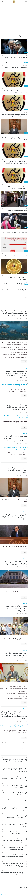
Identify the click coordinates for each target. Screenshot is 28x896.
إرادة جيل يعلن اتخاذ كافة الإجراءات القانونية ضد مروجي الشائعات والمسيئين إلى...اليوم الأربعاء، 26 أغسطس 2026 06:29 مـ (15, 769)
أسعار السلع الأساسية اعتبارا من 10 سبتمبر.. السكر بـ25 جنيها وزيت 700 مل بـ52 (15, 655)
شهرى (21, 752)
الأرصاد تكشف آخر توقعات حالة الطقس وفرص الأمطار (16, 67)
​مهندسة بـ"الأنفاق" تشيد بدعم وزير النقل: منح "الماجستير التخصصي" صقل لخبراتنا (15, 608)
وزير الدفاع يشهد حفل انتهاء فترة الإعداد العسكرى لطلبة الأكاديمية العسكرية (14, 873)
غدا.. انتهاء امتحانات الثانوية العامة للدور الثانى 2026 (17, 210)
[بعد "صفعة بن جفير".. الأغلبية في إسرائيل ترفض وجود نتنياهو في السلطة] (14, 46)
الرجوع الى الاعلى (4, 894)
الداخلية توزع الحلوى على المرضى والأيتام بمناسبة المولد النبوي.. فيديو (15, 786)
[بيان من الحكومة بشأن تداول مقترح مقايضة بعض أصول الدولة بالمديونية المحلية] (14, 266)
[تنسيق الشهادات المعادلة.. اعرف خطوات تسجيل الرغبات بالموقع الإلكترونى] (14, 221)
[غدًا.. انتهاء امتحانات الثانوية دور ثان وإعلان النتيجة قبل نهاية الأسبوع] (14, 578)
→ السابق (25, 742)
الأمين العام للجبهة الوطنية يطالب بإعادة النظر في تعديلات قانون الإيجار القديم (14, 290)
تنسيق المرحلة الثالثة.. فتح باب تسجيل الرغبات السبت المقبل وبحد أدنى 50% (14, 800)
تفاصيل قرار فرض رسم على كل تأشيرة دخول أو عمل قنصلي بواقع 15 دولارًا (14, 517)
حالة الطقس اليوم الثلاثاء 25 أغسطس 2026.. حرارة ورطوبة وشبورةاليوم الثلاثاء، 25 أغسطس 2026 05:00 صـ (14, 778)
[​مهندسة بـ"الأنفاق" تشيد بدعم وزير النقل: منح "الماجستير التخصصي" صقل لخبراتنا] (14, 625)
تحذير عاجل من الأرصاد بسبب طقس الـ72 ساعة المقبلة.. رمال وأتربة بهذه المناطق (15, 848)
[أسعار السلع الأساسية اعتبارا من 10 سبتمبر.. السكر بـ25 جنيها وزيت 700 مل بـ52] (14, 672)
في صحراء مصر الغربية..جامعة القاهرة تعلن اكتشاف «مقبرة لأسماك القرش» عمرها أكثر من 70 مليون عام (14, 313)
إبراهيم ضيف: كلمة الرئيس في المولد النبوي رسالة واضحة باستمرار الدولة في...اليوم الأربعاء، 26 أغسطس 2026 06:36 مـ (14, 840)
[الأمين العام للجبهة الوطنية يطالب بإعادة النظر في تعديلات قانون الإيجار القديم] (14, 284)
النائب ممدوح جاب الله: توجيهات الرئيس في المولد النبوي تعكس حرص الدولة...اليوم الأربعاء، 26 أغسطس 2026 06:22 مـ (14, 856)
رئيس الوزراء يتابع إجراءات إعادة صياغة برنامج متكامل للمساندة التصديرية (14, 793)
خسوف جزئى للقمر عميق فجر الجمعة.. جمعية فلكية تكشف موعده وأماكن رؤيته (14, 832)
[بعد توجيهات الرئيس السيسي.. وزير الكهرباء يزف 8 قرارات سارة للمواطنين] (14, 126)
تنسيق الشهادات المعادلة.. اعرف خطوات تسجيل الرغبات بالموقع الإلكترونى (14, 233)
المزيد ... (24, 361)
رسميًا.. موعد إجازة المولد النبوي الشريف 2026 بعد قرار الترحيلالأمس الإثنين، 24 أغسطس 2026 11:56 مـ (14, 816)
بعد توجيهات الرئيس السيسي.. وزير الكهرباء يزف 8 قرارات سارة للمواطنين (14, 138)
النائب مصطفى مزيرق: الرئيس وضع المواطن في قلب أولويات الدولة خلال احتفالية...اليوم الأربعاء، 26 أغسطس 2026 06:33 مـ (14, 808)
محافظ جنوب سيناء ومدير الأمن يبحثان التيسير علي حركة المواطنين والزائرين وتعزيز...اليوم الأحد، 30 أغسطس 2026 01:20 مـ (14, 163)
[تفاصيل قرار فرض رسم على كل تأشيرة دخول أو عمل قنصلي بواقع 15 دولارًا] (14, 534)
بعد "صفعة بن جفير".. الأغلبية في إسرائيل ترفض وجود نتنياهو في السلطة (15, 58)
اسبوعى (25, 752)
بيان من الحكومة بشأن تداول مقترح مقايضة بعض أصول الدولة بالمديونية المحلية (14, 278)
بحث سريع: (24, 297)
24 (5, 742)
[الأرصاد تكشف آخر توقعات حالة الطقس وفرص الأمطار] (14, 63)
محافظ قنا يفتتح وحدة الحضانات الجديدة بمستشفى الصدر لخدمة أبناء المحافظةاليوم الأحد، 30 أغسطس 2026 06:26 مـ (14, 115)
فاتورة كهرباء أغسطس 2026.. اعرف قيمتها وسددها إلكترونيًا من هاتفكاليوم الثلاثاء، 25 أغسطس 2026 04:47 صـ (14, 761)
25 (2, 742)
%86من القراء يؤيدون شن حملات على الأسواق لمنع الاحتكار (15, 255)
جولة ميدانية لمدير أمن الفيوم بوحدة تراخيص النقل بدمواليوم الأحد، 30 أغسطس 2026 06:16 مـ (15, 91)
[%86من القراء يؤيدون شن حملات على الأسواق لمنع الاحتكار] (14, 244)
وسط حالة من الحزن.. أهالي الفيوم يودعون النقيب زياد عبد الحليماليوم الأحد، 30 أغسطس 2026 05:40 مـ (15, 187)
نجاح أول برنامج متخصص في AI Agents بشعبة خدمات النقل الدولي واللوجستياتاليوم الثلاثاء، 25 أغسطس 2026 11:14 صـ (14, 824)
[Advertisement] (14, 18)
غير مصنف (25, 307)
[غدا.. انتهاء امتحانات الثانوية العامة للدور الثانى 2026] (14, 199)
